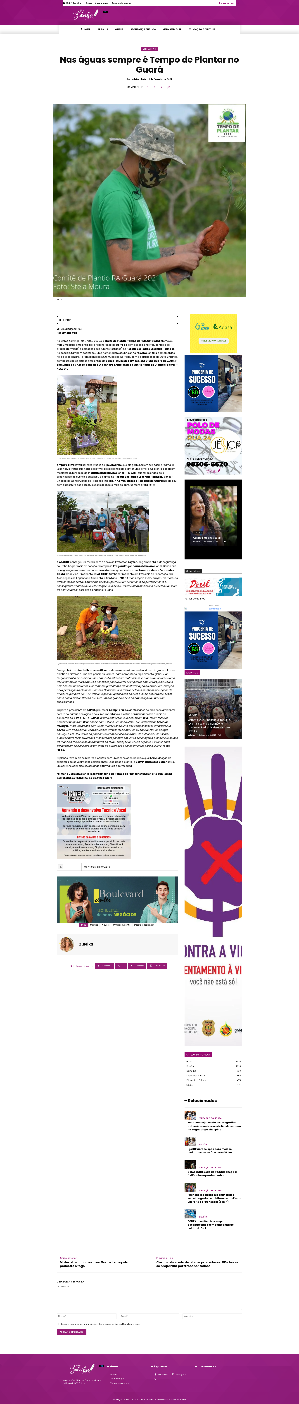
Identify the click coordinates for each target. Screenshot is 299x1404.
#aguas (94, 925)
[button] (237, 3)
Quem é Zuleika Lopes (207, 537)
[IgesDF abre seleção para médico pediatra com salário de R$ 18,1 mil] (190, 1141)
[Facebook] (147, 87)
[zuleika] (68, 944)
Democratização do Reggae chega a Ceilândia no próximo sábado (212, 1173)
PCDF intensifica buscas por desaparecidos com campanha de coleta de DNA (211, 1224)
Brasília (203, 1145)
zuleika (135, 79)
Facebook (163, 1374)
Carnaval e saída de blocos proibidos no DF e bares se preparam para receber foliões (197, 1264)
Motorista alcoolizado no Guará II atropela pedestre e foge (94, 1264)
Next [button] (238, 445)
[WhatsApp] (169, 87)
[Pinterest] (161, 87)
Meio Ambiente (150, 49)
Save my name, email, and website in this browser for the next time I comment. (100, 1324)
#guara (106, 925)
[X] (154, 87)
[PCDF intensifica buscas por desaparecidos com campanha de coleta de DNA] (190, 1213)
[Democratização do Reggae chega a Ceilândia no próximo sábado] (190, 1164)
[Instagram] (173, 1374)
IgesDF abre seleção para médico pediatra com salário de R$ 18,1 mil (210, 1150)
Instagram (181, 1374)
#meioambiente (122, 925)
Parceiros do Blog (195, 598)
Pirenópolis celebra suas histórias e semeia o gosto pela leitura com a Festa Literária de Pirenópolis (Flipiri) (214, 1198)
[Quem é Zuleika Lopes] (213, 516)
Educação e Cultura (210, 1118)
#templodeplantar (144, 925)
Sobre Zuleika (193, 571)
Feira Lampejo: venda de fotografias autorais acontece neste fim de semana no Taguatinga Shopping (214, 1126)
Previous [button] (188, 445)
